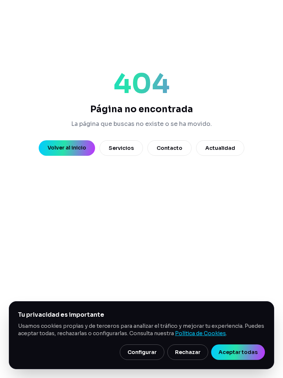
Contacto (169, 148)
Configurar (142, 352)
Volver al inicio (67, 147)
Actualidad (220, 148)
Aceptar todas (238, 352)
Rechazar (187, 352)
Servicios (121, 148)
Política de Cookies (200, 333)
